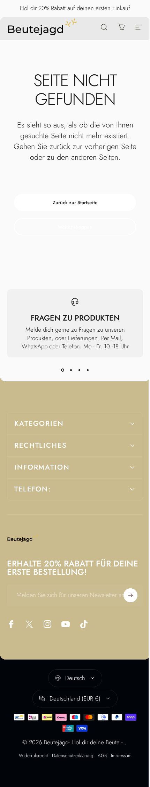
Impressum (118, 755)
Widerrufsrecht (30, 755)
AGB (99, 755)
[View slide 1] (62, 370)
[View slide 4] (87, 370)
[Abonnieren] (125, 595)
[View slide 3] (79, 370)
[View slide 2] (71, 370)
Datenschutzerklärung (70, 755)
